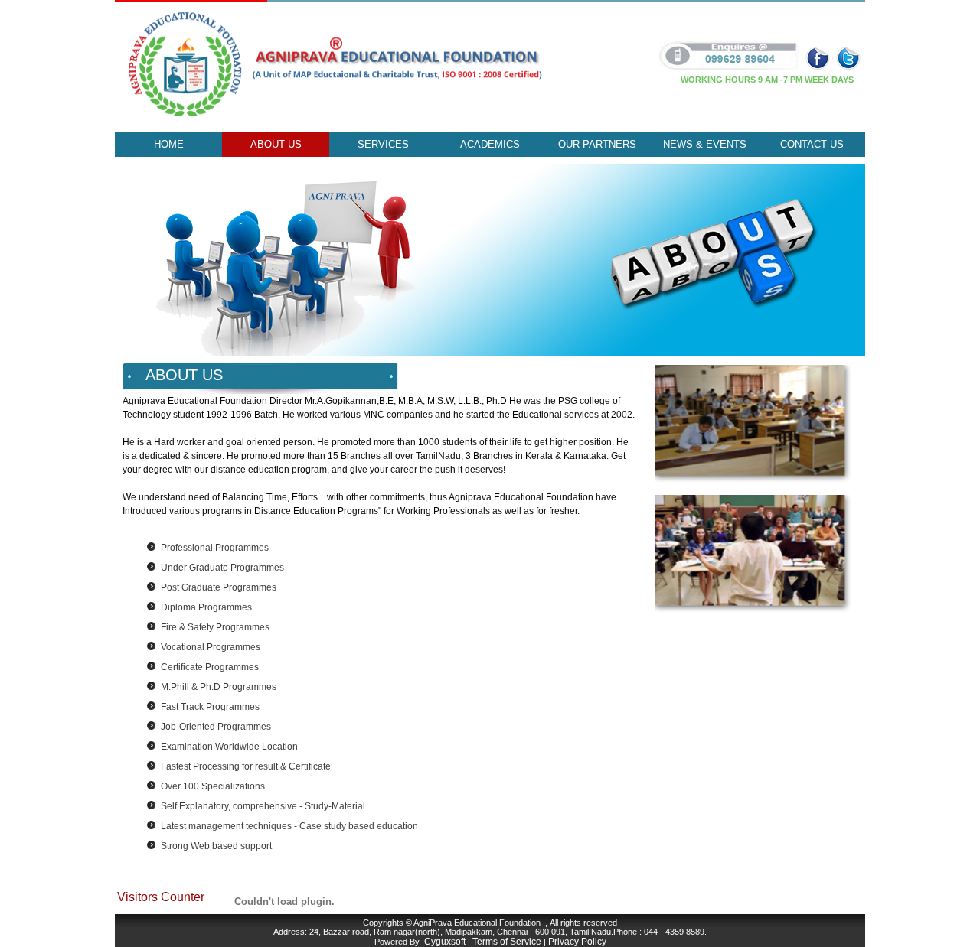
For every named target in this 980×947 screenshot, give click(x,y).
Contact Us (812, 144)
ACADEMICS (490, 144)
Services (383, 144)
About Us (276, 144)
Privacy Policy (577, 941)
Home (169, 144)
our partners (597, 144)
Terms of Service (506, 941)
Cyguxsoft (445, 941)
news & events (704, 144)
